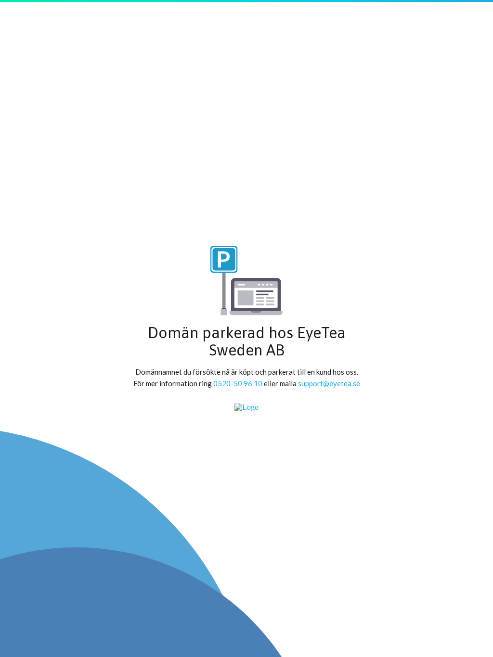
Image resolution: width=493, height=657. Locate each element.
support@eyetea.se (329, 383)
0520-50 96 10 (237, 383)
